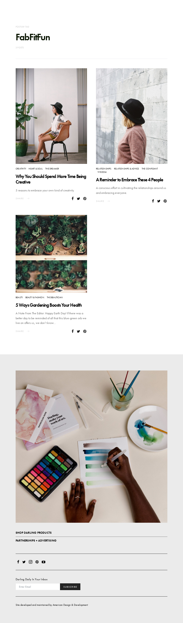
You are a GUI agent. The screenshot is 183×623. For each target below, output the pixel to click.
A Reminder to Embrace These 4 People (129, 180)
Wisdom (102, 172)
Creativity (21, 168)
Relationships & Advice (126, 168)
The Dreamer (52, 168)
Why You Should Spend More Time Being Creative (51, 179)
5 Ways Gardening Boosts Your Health (49, 305)
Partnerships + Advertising (36, 540)
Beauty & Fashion (34, 297)
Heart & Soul (35, 168)
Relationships (103, 168)
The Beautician (55, 297)
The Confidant (150, 168)
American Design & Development (70, 605)
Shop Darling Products (34, 533)
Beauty (19, 297)
